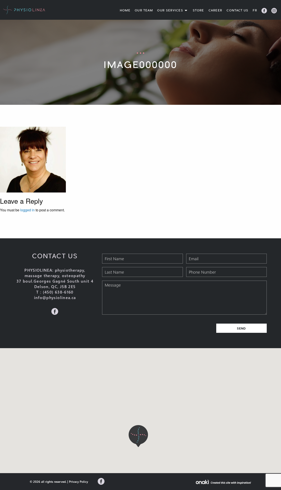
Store (198, 10)
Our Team (144, 10)
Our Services (170, 10)
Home (125, 10)
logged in (27, 209)
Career (215, 10)
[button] (138, 436)
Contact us (237, 10)
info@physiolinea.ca (55, 297)
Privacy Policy (78, 481)
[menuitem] (123, 10)
